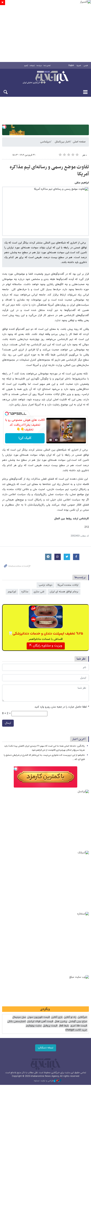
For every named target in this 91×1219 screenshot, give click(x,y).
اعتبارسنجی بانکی (16, 1022)
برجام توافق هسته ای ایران (64, 592)
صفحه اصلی (79, 142)
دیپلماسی (45, 142)
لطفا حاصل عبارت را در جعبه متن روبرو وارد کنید (61, 707)
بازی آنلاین (56, 1017)
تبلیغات (32, 65)
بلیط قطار (64, 1026)
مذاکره (24, 592)
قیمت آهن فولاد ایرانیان (40, 1022)
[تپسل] (4, 127)
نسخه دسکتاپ (45, 1048)
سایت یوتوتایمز (33, 1026)
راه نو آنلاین (70, 1017)
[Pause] (50, 439)
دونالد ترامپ (45, 585)
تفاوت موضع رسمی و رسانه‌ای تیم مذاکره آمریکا (49, 170)
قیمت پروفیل (50, 1026)
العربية (79, 65)
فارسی (86, 65)
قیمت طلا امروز (78, 1026)
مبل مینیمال (19, 1017)
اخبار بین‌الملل (62, 142)
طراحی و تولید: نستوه (44, 1081)
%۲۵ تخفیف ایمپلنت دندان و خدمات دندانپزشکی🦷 (45, 633)
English (71, 65)
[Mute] (56, 439)
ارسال (8, 723)
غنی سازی (39, 592)
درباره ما (39, 65)
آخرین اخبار (78, 739)
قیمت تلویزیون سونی (38, 1017)
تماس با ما (47, 65)
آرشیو (26, 65)
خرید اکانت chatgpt (76, 1030)
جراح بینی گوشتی (77, 1022)
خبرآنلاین (45, 77)
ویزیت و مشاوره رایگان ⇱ (45, 645)
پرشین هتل (60, 1022)
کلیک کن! (24, 438)
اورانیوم (12, 592)
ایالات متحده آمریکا (68, 585)
